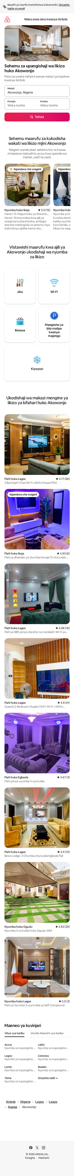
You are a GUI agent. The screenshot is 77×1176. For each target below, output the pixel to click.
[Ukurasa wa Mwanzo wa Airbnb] (7, 19)
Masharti (43, 1158)
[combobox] (37, 92)
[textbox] (20, 105)
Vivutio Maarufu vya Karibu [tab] (47, 1033)
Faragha (30, 1158)
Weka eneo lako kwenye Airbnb (45, 19)
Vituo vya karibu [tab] (14, 1033)
